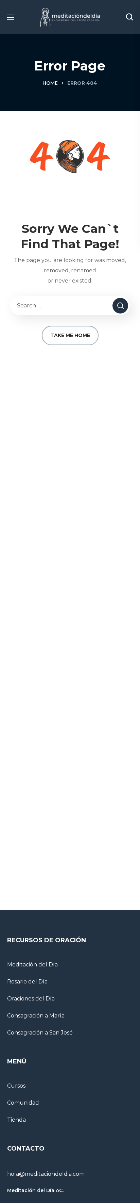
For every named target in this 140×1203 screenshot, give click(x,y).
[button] (129, 17)
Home (50, 83)
